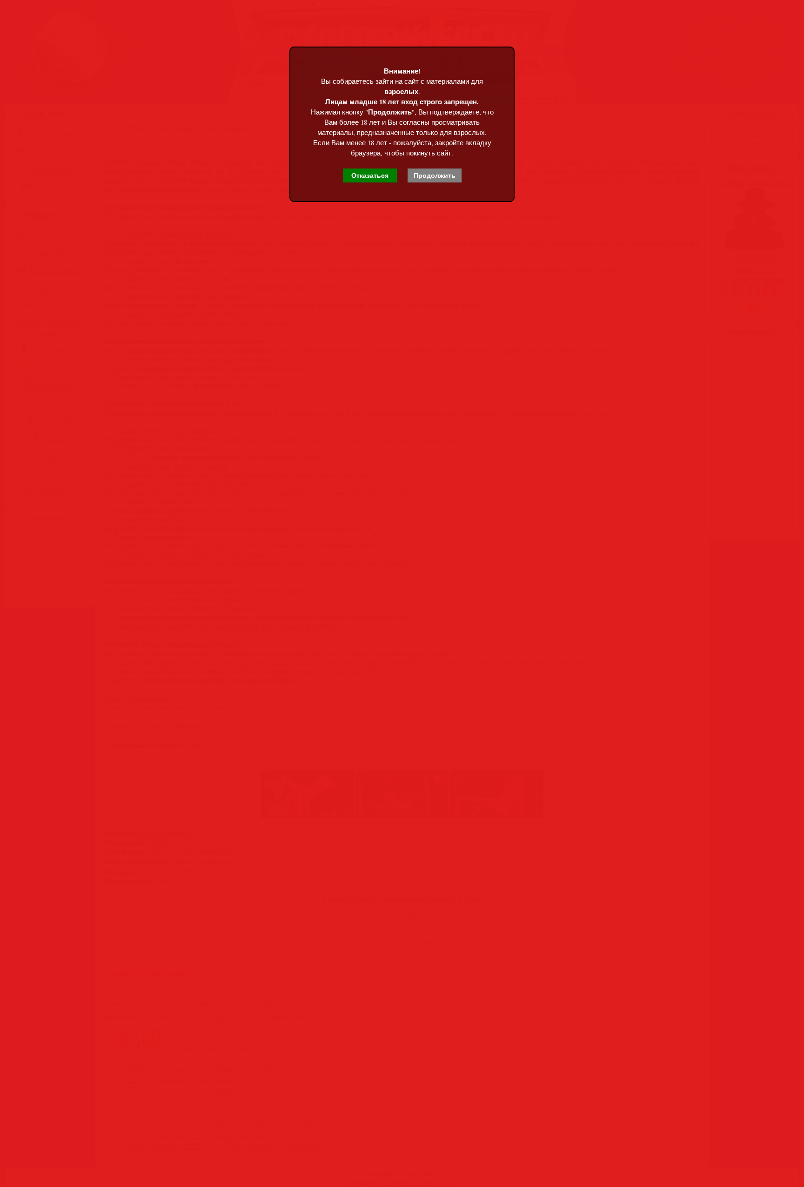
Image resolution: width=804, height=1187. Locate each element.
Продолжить (435, 175)
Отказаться (370, 175)
